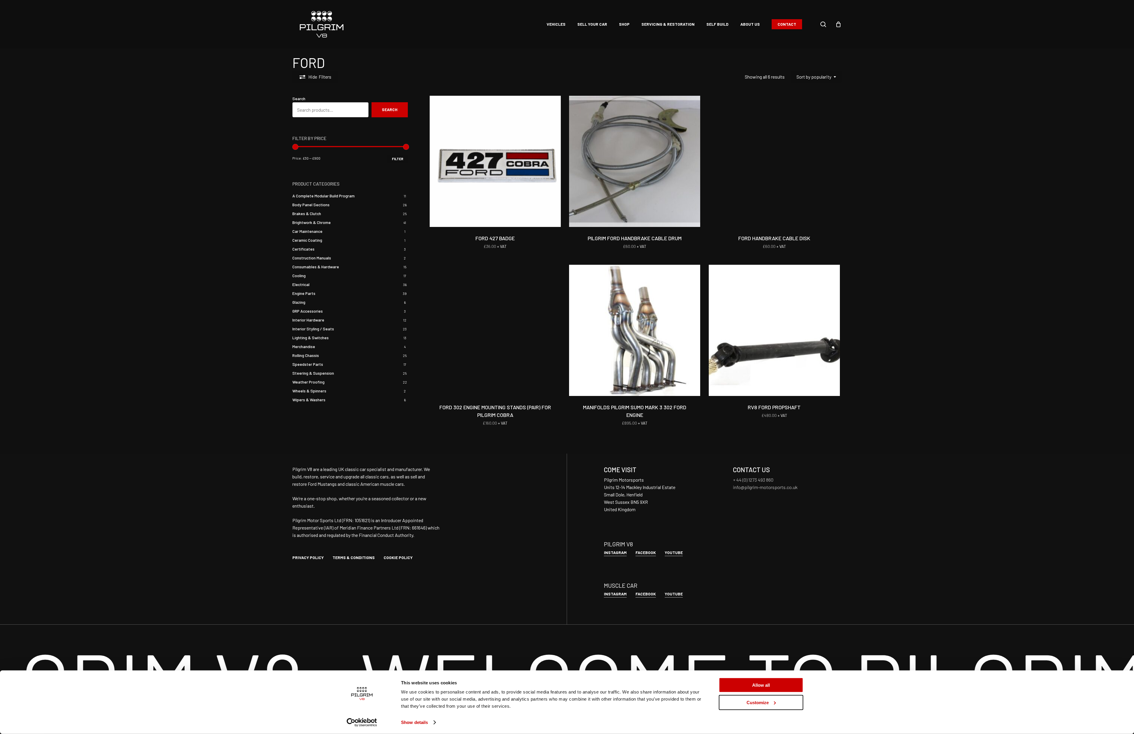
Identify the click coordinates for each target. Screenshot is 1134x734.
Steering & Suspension (313, 373)
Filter (397, 159)
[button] (308, 557)
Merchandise (303, 346)
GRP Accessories (307, 311)
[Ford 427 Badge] (495, 161)
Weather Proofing (308, 381)
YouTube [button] (674, 552)
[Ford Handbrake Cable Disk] (774, 161)
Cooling (299, 275)
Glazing (298, 302)
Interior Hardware (308, 319)
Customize (758, 702)
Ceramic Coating (307, 240)
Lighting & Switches (310, 337)
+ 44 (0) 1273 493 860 (753, 480)
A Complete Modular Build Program (323, 195)
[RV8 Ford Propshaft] (774, 330)
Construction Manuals (311, 257)
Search (298, 98)
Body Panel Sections (311, 204)
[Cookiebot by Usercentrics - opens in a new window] (362, 722)
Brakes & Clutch (306, 213)
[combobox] (816, 76)
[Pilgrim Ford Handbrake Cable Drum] (634, 161)
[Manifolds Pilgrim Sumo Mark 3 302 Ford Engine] (634, 330)
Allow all (761, 685)
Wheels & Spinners (309, 390)
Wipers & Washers (308, 399)
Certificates (303, 248)
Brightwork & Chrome (311, 222)
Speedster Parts (307, 364)
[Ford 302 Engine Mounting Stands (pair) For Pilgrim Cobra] (495, 330)
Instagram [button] (615, 552)
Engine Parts (303, 293)
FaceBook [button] (646, 552)
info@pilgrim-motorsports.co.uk (765, 487)
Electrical (300, 284)
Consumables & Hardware (315, 266)
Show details (414, 722)
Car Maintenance (307, 231)
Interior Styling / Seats (313, 328)
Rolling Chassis (305, 355)
